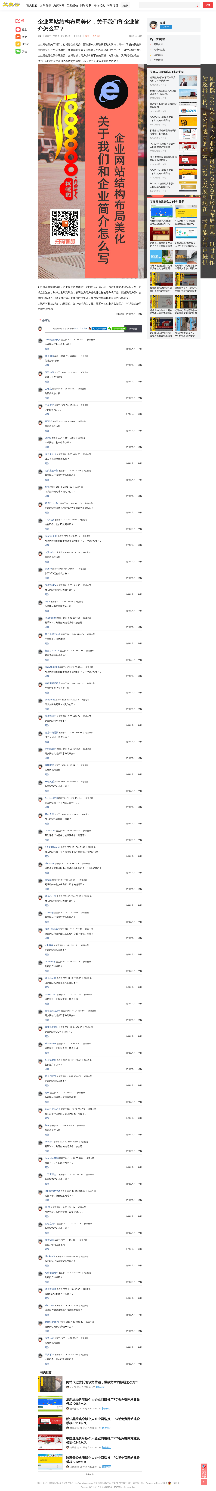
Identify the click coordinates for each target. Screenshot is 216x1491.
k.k (71, 1387)
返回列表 (120, 313)
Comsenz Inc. (129, 1487)
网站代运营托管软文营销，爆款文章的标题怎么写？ (102, 1382)
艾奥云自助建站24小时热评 (167, 72)
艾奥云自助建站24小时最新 (167, 201)
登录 (207, 5)
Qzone (25, 44)
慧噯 (39, 36)
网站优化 (99, 5)
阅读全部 (91, 339)
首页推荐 (32, 5)
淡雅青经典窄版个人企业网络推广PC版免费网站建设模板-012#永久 (103, 1459)
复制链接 (77, 36)
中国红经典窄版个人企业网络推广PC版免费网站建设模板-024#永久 (103, 1440)
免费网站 (59, 5)
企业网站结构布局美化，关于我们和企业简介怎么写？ (89, 25)
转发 (24, 29)
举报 (140, 313)
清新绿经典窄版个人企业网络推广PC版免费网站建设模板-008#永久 (103, 1401)
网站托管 (112, 5)
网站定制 (85, 5)
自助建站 (72, 5)
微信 (24, 51)
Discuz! (159, 1483)
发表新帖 (96, 36)
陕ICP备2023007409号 (122, 1483)
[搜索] (196, 5)
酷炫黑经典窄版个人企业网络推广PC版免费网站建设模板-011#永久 (103, 1420)
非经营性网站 (139, 1483)
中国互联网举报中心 (102, 1483)
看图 (87, 36)
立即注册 (83, 328)
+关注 (166, 26)
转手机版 (93, 1487)
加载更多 (90, 1474)
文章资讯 (45, 5)
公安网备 (175, 1483)
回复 (47, 348)
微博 (24, 37)
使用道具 (130, 313)
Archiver (84, 1487)
